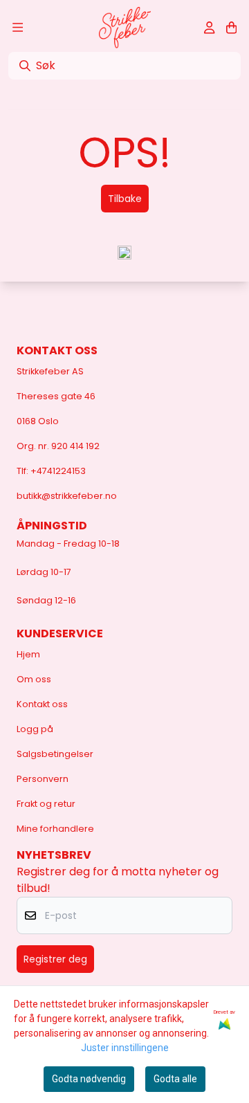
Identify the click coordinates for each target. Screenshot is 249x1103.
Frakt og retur (46, 804)
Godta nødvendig (89, 1078)
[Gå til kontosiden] (209, 27)
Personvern (42, 779)
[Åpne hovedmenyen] (17, 27)
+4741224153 (58, 471)
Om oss (34, 679)
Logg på (35, 729)
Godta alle (175, 1078)
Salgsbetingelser (55, 754)
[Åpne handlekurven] (231, 27)
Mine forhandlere (55, 829)
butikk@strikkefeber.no (67, 496)
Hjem (28, 654)
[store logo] (125, 27)
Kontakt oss (42, 704)
